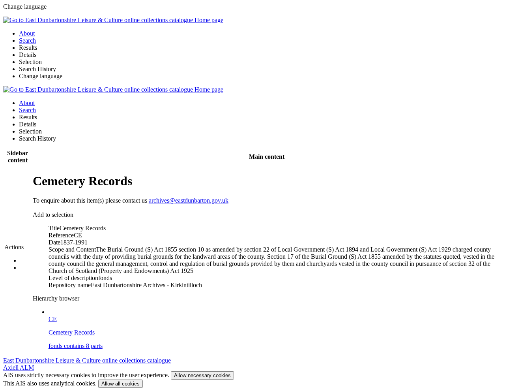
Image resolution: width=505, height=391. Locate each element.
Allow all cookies (120, 384)
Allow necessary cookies (202, 375)
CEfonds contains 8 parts (76, 332)
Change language (40, 76)
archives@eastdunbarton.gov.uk (188, 200)
